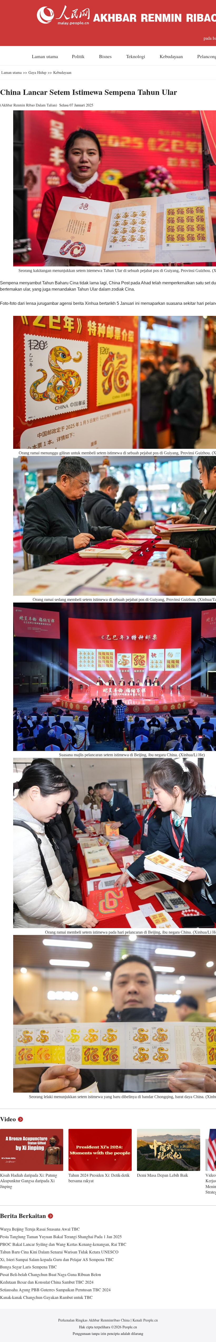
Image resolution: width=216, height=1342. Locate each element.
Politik (79, 56)
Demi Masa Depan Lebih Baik (162, 1175)
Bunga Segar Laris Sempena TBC (28, 1266)
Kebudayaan (172, 56)
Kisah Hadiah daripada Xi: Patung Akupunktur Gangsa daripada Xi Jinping (28, 1180)
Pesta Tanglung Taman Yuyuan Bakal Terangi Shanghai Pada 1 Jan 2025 (61, 1236)
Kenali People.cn (144, 1320)
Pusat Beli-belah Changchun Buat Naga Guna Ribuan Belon (50, 1274)
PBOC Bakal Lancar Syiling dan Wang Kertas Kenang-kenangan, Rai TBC (63, 1244)
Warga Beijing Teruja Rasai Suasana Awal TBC (40, 1229)
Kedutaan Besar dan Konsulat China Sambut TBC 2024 (47, 1282)
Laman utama (45, 56)
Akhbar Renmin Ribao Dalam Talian (28, 104)
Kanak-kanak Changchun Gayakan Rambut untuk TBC (46, 1297)
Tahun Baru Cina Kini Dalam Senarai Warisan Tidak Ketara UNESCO (59, 1251)
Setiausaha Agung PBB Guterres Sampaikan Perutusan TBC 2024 (55, 1289)
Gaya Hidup (37, 72)
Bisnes (106, 56)
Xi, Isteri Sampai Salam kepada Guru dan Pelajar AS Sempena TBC (57, 1259)
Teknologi (136, 56)
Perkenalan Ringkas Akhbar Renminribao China (94, 1320)
